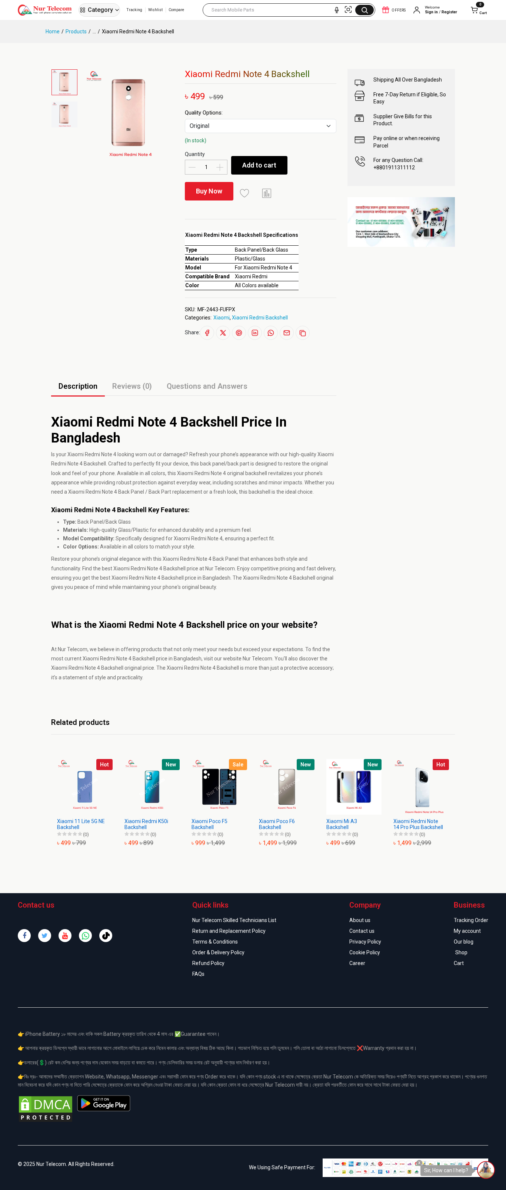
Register (449, 12)
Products (76, 31)
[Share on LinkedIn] (255, 333)
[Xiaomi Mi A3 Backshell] (354, 787)
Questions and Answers (207, 386)
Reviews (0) (132, 386)
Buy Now (209, 191)
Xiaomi (221, 318)
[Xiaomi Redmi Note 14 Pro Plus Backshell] (421, 787)
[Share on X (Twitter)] (223, 333)
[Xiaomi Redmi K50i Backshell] (152, 787)
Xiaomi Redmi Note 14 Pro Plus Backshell (418, 824)
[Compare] (266, 193)
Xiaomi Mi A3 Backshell (341, 824)
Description (78, 386)
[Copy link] (303, 333)
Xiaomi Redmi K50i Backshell (146, 824)
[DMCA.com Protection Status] (45, 1108)
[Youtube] (65, 935)
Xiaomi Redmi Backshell (260, 318)
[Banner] (401, 222)
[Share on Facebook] (207, 333)
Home (53, 31)
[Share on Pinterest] (239, 333)
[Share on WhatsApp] (270, 333)
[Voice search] (337, 10)
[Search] (364, 10)
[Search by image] (348, 9)
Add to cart (259, 165)
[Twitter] (44, 935)
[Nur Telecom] (46, 10)
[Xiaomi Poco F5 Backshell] (219, 787)
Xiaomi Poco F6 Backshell (277, 824)
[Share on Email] (286, 333)
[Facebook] (24, 935)
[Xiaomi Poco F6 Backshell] (286, 787)
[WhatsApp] (85, 935)
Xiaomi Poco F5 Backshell (209, 824)
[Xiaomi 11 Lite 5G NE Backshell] (85, 787)
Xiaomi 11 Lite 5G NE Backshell (81, 824)
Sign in (431, 12)
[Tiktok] (105, 935)
